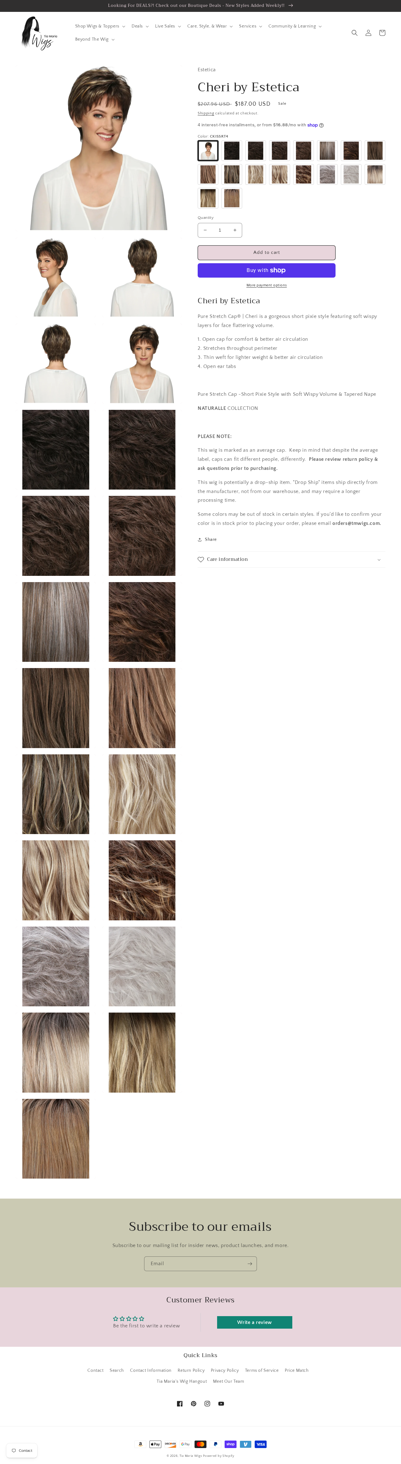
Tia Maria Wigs (191, 1456)
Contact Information (150, 1370)
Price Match (297, 1370)
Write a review (254, 1322)
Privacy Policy (225, 1370)
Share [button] (211, 539)
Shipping (206, 113)
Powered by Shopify (218, 1456)
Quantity (206, 217)
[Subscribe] (250, 1263)
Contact (95, 1370)
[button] (99, 26)
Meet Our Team (228, 1381)
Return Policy (191, 1370)
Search (117, 1370)
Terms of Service (262, 1370)
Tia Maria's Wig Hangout (182, 1381)
